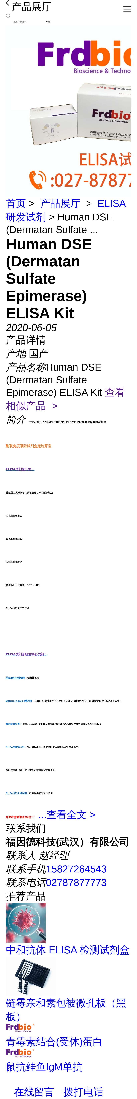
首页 (16, 203)
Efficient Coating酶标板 (19, 700)
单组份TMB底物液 (15, 677)
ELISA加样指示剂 (15, 747)
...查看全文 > (66, 814)
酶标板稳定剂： (14, 724)
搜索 (48, 22)
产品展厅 (60, 203)
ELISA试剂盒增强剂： (17, 793)
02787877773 (76, 882)
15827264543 (76, 869)
